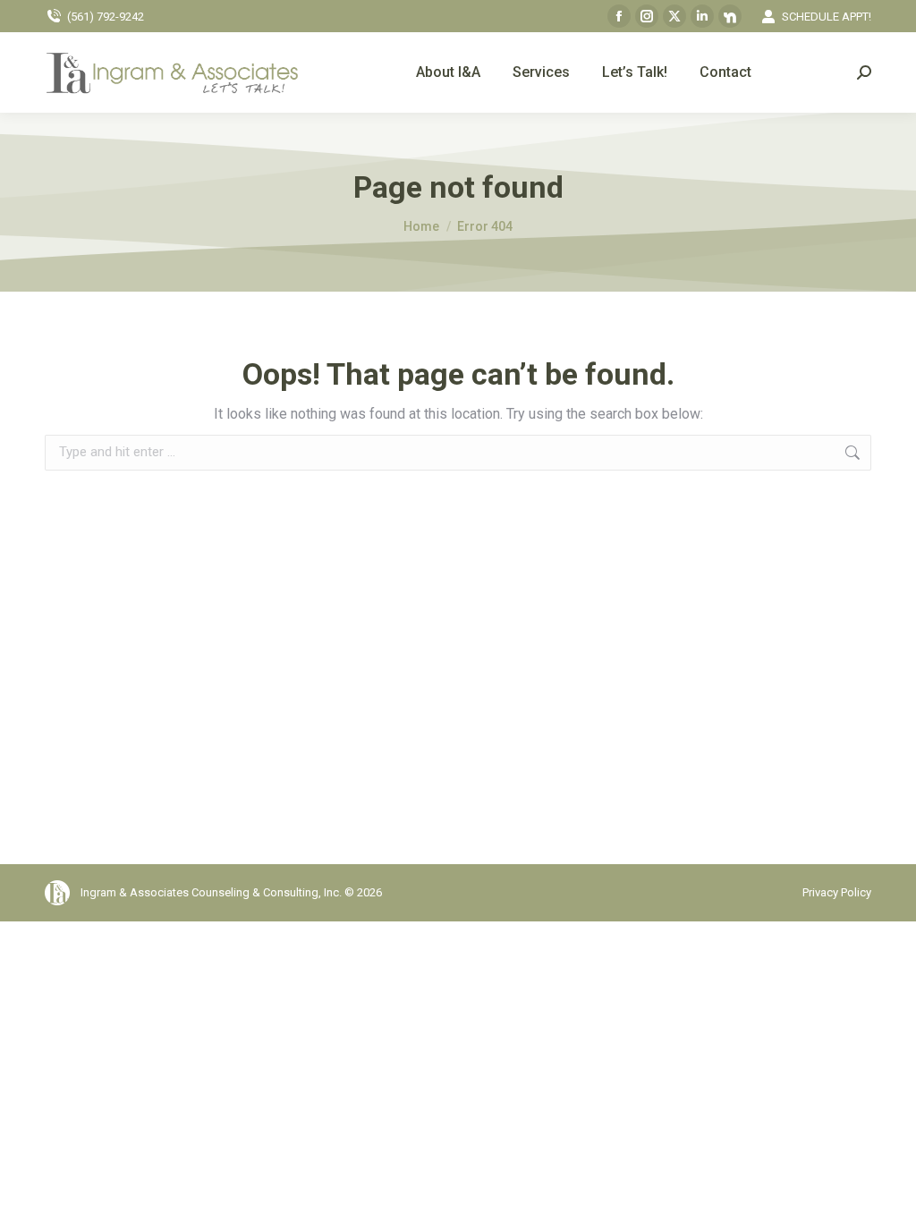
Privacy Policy (836, 892)
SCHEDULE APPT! (826, 16)
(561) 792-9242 (105, 16)
